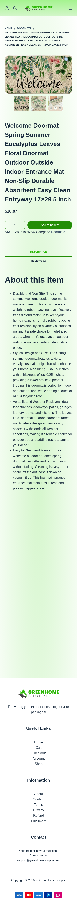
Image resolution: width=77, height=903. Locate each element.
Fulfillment (38, 821)
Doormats (58, 232)
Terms (38, 804)
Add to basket (50, 225)
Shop (39, 764)
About (38, 794)
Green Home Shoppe (51, 880)
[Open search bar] (15, 8)
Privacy (38, 810)
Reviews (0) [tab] (38, 260)
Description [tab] (38, 251)
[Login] (7, 8)
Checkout (39, 753)
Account (39, 758)
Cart (39, 747)
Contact (38, 799)
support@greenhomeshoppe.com (38, 860)
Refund (38, 815)
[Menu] (70, 8)
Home (38, 742)
